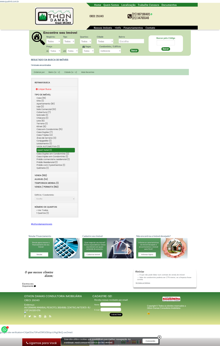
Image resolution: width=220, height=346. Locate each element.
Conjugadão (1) (44, 140)
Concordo (150, 341)
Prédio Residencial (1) (47, 162)
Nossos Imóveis (103, 28)
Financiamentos (133, 28)
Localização (128, 5)
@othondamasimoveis (41, 224)
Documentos (169, 5)
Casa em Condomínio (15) (50, 129)
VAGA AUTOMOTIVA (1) (48, 146)
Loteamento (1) (44, 143)
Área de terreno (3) (46, 137)
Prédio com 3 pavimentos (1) (51, 165)
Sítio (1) (40, 100)
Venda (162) (41, 175)
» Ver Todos (42, 210)
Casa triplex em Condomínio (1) (52, 156)
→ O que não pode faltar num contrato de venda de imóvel (161, 275)
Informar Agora (147, 254)
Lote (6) (41, 120)
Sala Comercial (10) (46, 109)
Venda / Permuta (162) (47, 186)
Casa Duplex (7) (45, 132)
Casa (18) (41, 97)
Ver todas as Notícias (143, 283)
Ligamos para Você (42, 343)
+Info (118, 28)
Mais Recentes (87, 72)
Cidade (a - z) (70, 72)
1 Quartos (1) (43, 213)
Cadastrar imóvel (93, 254)
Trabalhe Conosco (148, 5)
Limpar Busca (44, 89)
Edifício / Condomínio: (44, 194)
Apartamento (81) (46, 103)
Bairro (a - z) (54, 72)
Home (97, 5)
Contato (150, 28)
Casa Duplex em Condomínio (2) (53, 153)
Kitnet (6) (41, 126)
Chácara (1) (42, 117)
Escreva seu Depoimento (28, 285)
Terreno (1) (42, 123)
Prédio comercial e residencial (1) (53, 159)
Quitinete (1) (43, 168)
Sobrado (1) (42, 115)
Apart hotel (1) (44, 150)
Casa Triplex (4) (45, 135)
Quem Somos (111, 5)
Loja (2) (40, 106)
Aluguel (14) (41, 179)
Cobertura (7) (44, 112)
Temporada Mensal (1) (47, 183)
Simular (39, 254)
